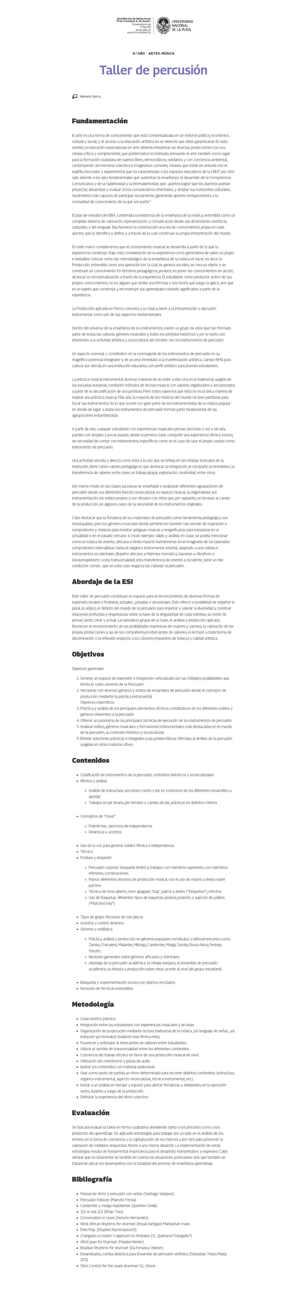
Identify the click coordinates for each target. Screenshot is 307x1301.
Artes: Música (161, 53)
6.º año (139, 53)
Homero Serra (90, 96)
